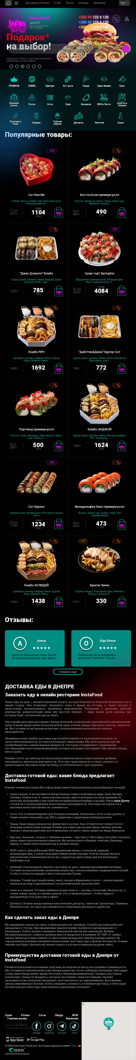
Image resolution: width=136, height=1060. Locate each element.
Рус (123, 3)
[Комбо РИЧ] (36, 327)
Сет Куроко (36, 506)
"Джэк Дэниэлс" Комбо (36, 273)
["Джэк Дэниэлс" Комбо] (36, 248)
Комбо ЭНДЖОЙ (99, 429)
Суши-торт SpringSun (99, 273)
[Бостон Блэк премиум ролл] (99, 170)
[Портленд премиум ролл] (36, 404)
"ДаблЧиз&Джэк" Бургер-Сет (99, 352)
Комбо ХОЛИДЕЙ (36, 585)
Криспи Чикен (99, 585)
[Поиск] (126, 48)
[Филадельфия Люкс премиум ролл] (99, 481)
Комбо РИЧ (36, 352)
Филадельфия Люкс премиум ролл (99, 506)
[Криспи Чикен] (99, 560)
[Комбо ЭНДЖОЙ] (99, 404)
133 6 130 (94, 17)
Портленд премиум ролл (36, 429)
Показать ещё (68, 671)
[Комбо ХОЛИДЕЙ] (36, 560)
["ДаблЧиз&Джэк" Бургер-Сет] (99, 327)
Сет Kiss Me (36, 195)
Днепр (35, 23)
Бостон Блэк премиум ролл (99, 195)
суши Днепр (121, 800)
